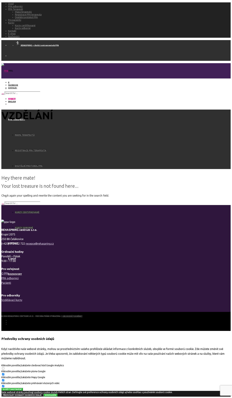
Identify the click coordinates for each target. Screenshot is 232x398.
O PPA (5, 273)
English (12, 102)
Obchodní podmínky (72, 316)
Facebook (13, 85)
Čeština (12, 99)
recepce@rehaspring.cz (40, 243)
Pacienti (6, 282)
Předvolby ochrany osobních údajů (22, 395)
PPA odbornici (10, 278)
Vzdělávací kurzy (11, 300)
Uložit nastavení (12, 389)
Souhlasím (50, 395)
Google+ (12, 88)
